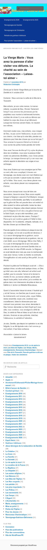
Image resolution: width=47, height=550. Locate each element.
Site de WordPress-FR (14, 535)
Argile (7, 380)
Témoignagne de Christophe (14, 30)
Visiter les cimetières (19, 354)
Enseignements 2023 (13, 429)
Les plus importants (13, 487)
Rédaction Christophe (12, 84)
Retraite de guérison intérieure (15, 35)
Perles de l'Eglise (12, 509)
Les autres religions (13, 473)
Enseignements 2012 (13, 399)
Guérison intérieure (13, 443)
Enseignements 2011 (13, 396)
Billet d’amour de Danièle (15, 388)
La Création (10, 451)
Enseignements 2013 (13, 402)
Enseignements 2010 (13, 393)
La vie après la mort (13, 462)
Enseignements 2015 (13, 407)
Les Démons (10, 476)
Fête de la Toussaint (14, 352)
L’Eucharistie (10, 500)
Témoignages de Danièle (13, 25)
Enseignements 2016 (13, 410)
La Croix (8, 454)
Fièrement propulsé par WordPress (23, 545)
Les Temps (28, 347)
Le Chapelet (10, 470)
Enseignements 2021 (13, 424)
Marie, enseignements (14, 503)
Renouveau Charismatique (26, 350)
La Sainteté (9, 459)
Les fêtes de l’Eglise (15, 347)
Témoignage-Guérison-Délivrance (18, 517)
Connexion (9, 527)
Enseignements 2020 (13, 421)
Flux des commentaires (14, 532)
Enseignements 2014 (13, 404)
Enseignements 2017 (13, 412)
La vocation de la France (15, 465)
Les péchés (10, 484)
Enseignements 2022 (13, 426)
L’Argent (8, 498)
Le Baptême (10, 468)
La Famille (9, 456)
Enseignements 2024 (13, 432)
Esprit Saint (10, 440)
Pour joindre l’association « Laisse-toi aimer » (20, 40)
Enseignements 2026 (11, 20)
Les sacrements (11, 492)
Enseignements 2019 (20, 345)
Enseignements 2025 (30, 20)
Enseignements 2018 (13, 415)
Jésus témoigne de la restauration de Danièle (23, 446)
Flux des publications (14, 529)
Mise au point (10, 506)
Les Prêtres (10, 490)
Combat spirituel (12, 390)
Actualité (9, 377)
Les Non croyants (12, 481)
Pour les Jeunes (12, 512)
